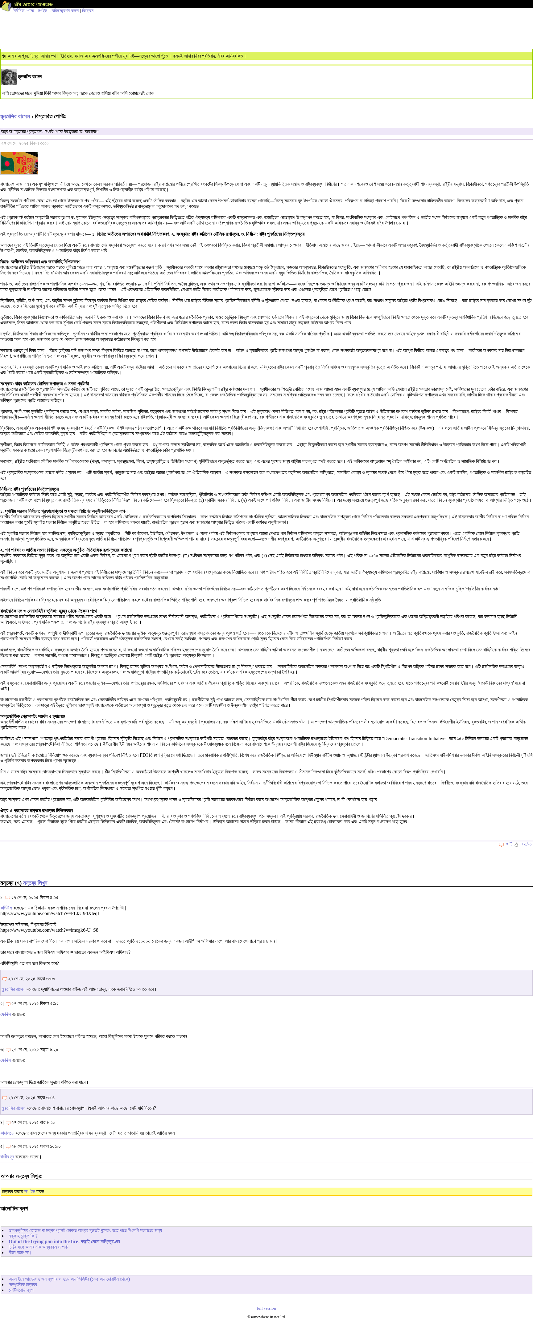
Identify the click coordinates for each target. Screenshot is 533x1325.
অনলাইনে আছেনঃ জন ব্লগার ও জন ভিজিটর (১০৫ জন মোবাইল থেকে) (69, 1279)
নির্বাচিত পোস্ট (23, 10)
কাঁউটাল (6, 907)
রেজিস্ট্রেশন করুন (65, 10)
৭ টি (509, 844)
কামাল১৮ (7, 1133)
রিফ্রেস (87, 10)
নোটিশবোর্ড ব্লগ (21, 1290)
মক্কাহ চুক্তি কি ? (23, 1235)
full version (266, 1308)
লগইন (42, 10)
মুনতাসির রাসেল (15, 116)
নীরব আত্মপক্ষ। (20, 1252)
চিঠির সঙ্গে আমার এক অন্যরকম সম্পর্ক (38, 1247)
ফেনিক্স (5, 1014)
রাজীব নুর (7, 1156)
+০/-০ (526, 844)
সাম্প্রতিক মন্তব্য (23, 1284)
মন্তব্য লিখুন (35, 883)
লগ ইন (29, 1191)
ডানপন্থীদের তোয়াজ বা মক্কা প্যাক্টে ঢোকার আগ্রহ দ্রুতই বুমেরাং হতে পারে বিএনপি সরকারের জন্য (85, 1230)
